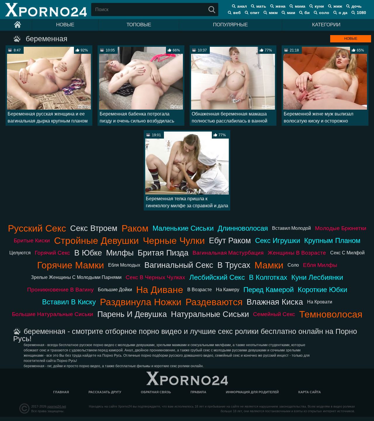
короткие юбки (322, 290)
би (307, 12)
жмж (337, 6)
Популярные (230, 24)
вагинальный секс (178, 265)
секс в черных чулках (155, 277)
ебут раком (230, 240)
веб (237, 12)
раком (135, 228)
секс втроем (93, 228)
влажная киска (275, 301)
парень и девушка (132, 314)
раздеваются (214, 302)
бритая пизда (163, 252)
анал (242, 6)
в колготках (268, 277)
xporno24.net (56, 406)
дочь (357, 6)
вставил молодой (291, 228)
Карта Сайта (309, 392)
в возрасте (199, 289)
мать (261, 6)
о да (343, 12)
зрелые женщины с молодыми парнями (76, 277)
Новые (65, 24)
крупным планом (332, 240)
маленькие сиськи (183, 228)
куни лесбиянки (317, 277)
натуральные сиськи (210, 314)
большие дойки (115, 289)
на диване (159, 289)
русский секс (37, 228)
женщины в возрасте (297, 253)
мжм (273, 12)
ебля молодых (124, 265)
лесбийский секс (217, 277)
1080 (361, 12)
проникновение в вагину (60, 290)
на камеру (227, 289)
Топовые (139, 24)
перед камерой (268, 290)
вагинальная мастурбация (228, 253)
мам (291, 12)
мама (300, 6)
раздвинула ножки (140, 302)
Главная (61, 392)
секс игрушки (277, 240)
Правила (198, 392)
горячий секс (52, 253)
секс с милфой (347, 252)
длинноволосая (243, 228)
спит (254, 12)
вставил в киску (69, 302)
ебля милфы (320, 265)
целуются (20, 252)
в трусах (233, 265)
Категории (326, 24)
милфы (120, 252)
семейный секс (274, 314)
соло (324, 12)
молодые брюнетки (340, 228)
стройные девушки (96, 240)
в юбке (88, 252)
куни (319, 6)
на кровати (319, 301)
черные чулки (174, 240)
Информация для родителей (252, 392)
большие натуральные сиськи (52, 314)
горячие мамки (70, 265)
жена (280, 6)
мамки (268, 265)
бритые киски (32, 240)
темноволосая (330, 314)
